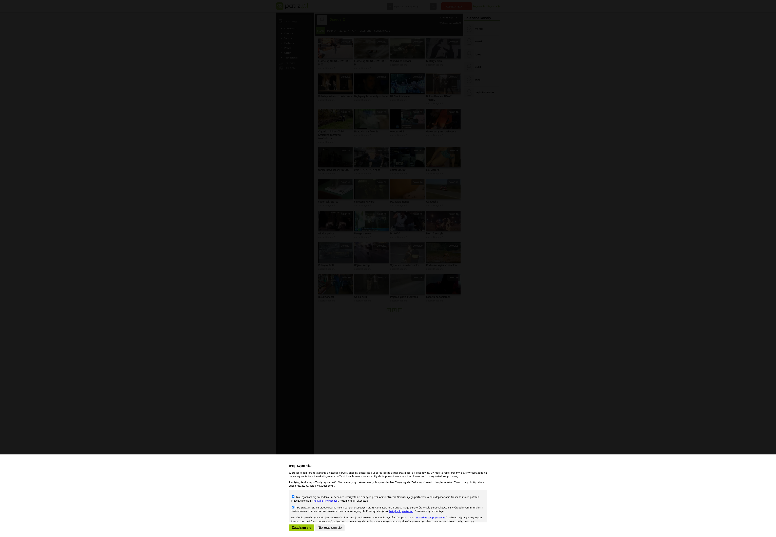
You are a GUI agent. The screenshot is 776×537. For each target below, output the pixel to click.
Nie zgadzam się (330, 527)
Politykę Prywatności (325, 500)
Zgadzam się (301, 527)
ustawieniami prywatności (431, 517)
